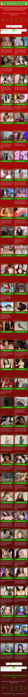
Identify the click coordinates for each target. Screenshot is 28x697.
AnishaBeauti (18, 244)
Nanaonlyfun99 (18, 130)
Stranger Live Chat (16, 20)
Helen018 (17, 93)
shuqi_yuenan (4, 130)
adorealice (3, 510)
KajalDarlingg (18, 301)
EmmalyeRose (4, 301)
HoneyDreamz (18, 36)
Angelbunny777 (18, 225)
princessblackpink (19, 54)
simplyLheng (4, 73)
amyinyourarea (4, 225)
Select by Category (16, 26)
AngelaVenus (4, 566)
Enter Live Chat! (7, 47)
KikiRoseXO (3, 54)
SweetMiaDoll (18, 566)
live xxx (14, 677)
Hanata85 (3, 358)
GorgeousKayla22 (19, 623)
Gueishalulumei (18, 434)
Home (8, 26)
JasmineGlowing (5, 377)
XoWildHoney (4, 453)
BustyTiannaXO (4, 548)
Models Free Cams (21, 20)
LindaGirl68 (3, 244)
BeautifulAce (4, 187)
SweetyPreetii (4, 320)
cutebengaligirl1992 (19, 206)
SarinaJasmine (4, 585)
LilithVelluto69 (18, 168)
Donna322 (3, 111)
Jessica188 (17, 263)
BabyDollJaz (4, 339)
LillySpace (17, 396)
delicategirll (3, 491)
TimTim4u (17, 149)
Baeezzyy (17, 339)
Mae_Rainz (3, 414)
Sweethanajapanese (19, 358)
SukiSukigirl (17, 548)
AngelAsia (17, 282)
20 (17, 32)
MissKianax (17, 73)
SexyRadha (3, 282)
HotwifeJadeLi (18, 471)
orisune (16, 414)
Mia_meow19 (4, 149)
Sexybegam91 (18, 377)
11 (12, 32)
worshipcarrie (18, 453)
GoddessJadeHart (5, 36)
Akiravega (3, 168)
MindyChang (18, 642)
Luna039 (3, 93)
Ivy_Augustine (4, 623)
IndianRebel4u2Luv (19, 187)
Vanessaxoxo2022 (19, 491)
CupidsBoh (17, 585)
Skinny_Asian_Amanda (6, 642)
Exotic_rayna (4, 206)
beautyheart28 (4, 434)
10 (9, 32)
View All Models (5, 30)
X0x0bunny (17, 605)
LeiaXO (16, 510)
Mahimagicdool (18, 111)
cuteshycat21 (18, 528)
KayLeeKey (3, 471)
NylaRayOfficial (18, 320)
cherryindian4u (4, 263)
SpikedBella (3, 605)
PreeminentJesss (5, 528)
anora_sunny (4, 396)
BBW (8, 20)
